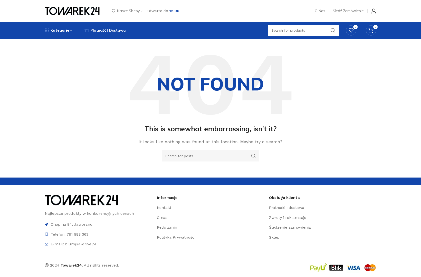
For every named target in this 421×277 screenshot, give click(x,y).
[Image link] (81, 199)
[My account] (374, 11)
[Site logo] (72, 10)
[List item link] (210, 208)
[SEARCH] (253, 155)
